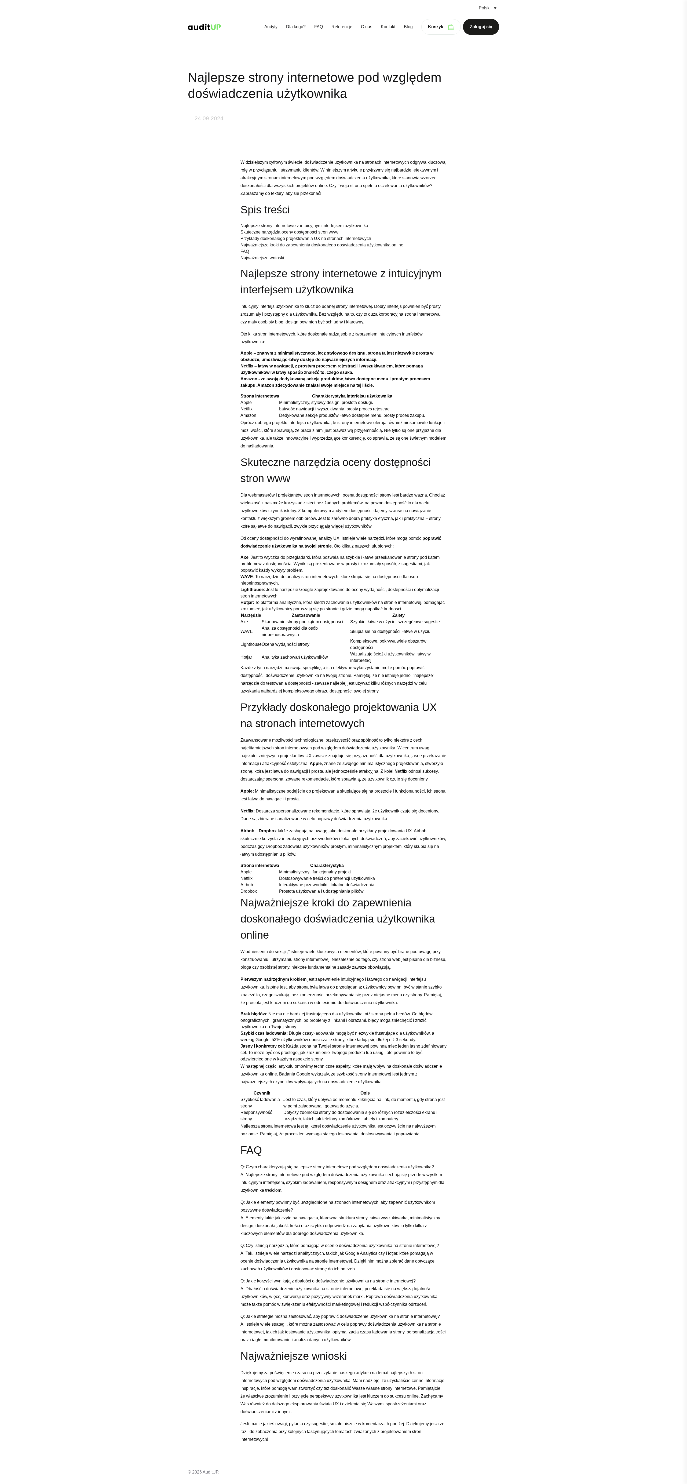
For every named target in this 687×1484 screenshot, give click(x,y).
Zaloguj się (481, 26)
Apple (246, 353)
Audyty (270, 26)
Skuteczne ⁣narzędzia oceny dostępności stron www (289, 232)
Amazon (248, 379)
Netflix (246, 366)
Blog (408, 26)
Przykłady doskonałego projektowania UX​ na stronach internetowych (305, 238)
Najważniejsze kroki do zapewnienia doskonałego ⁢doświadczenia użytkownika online (321, 245)
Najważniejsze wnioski (262, 258)
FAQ (318, 26)
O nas (366, 26)
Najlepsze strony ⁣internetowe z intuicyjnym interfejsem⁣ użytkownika (304, 225)
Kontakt (388, 26)
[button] (487, 8)
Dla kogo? (296, 26)
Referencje (341, 26)
